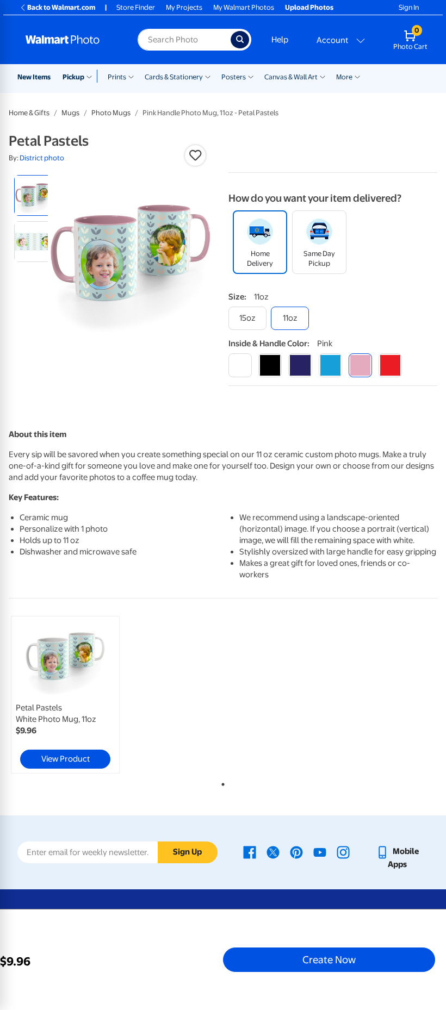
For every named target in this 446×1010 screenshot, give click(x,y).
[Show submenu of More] (357, 76)
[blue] (300, 365)
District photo (42, 158)
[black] (270, 365)
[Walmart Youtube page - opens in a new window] (319, 851)
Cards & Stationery (174, 77)
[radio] (34, 195)
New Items (34, 77)
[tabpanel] (80, 695)
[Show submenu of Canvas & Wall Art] (322, 76)
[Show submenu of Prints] (131, 76)
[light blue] (330, 365)
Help (279, 40)
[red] (390, 365)
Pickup (73, 77)
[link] (65, 694)
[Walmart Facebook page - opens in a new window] (249, 851)
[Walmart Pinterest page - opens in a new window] (296, 851)
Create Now (329, 959)
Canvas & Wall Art (291, 77)
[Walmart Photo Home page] (70, 39)
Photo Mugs (111, 113)
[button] (195, 155)
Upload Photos (309, 7)
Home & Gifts (29, 113)
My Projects (184, 7)
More (344, 77)
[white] (240, 365)
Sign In (409, 7)
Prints (117, 77)
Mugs (70, 113)
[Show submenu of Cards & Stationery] (208, 76)
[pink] (360, 365)
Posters (233, 77)
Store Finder (135, 7)
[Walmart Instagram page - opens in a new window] (343, 851)
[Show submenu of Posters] (250, 76)
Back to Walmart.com (61, 7)
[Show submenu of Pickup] (91, 76)
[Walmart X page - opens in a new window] (273, 851)
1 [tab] (220, 782)
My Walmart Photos (243, 7)
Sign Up (187, 852)
